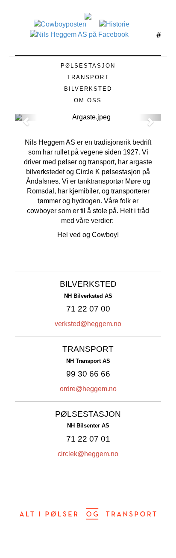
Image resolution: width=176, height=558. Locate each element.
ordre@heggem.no (88, 388)
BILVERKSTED (88, 89)
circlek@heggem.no (88, 453)
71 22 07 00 (88, 308)
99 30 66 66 (88, 373)
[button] (26, 117)
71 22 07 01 (88, 438)
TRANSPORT (88, 77)
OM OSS (88, 100)
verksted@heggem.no (88, 323)
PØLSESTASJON (88, 65)
